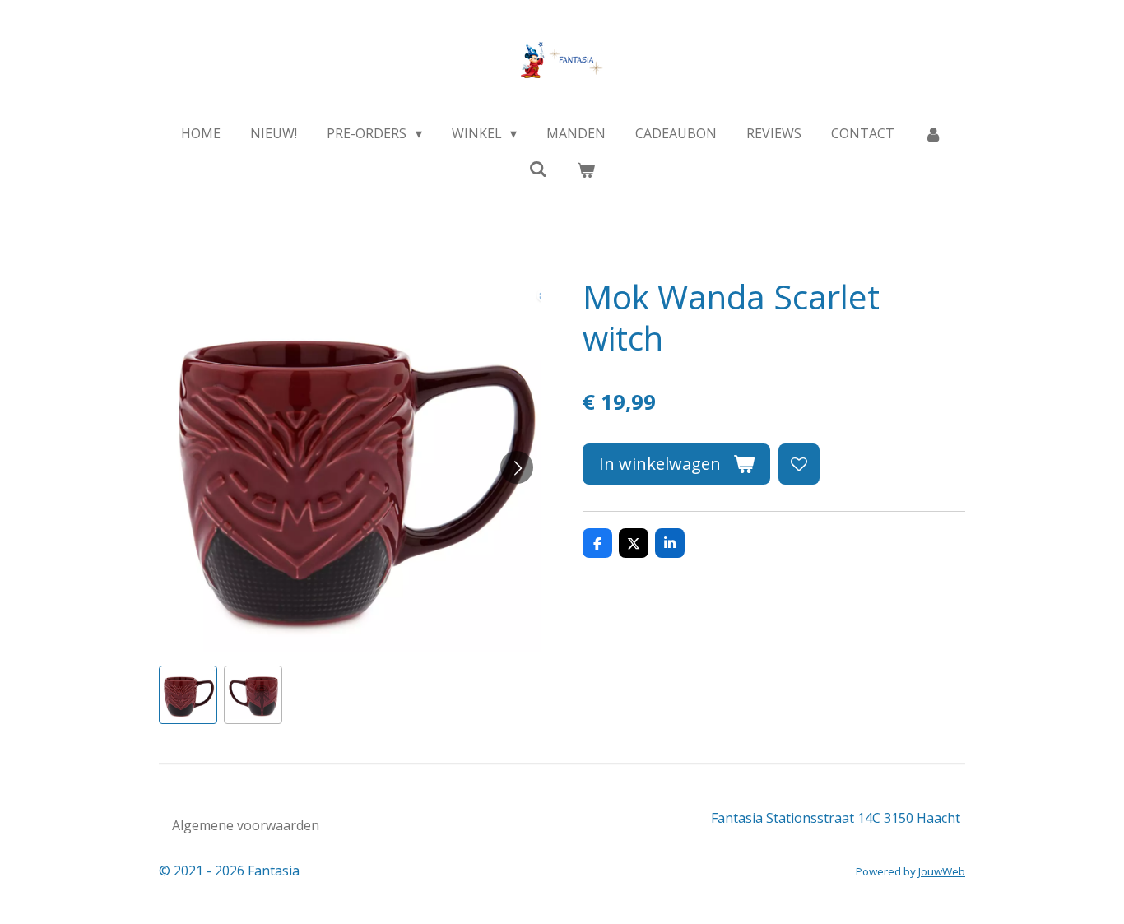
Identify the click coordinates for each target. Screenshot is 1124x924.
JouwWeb (941, 871)
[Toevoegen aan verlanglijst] (799, 464)
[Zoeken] (538, 169)
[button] (188, 695)
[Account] (933, 133)
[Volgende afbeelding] (516, 467)
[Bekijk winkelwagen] (586, 169)
